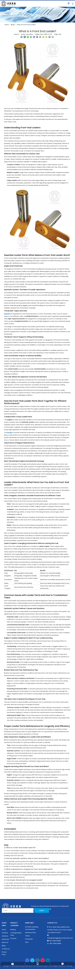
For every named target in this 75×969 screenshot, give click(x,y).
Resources (5, 939)
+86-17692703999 (55, 943)
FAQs (27, 942)
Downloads (29, 939)
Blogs (3, 946)
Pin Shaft (13, 938)
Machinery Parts (30, 933)
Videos (27, 936)
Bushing (13, 929)
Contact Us (6, 949)
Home (4, 929)
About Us (5, 942)
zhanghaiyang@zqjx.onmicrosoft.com (60, 938)
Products (5, 933)
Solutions (5, 936)
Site (60, 34)
